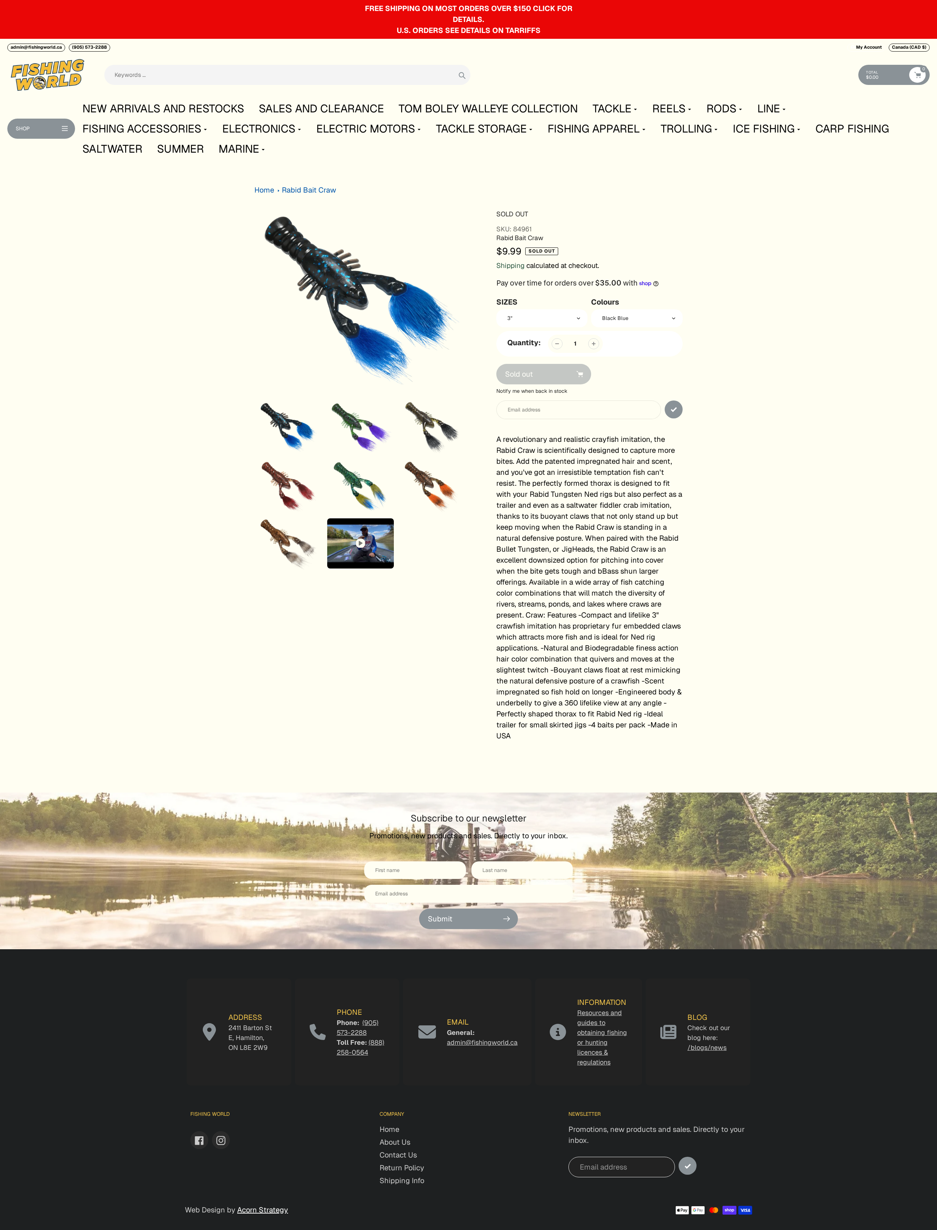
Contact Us (398, 1155)
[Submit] (688, 1166)
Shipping (510, 265)
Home (264, 190)
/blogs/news (707, 1047)
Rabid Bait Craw (309, 190)
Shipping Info (402, 1180)
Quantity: (524, 342)
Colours (605, 302)
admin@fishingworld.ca (36, 47)
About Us (395, 1142)
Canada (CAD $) (909, 47)
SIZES (507, 302)
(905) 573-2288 (89, 47)
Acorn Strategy (262, 1210)
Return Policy (402, 1168)
